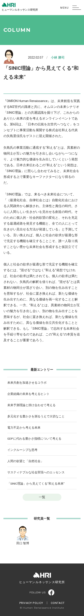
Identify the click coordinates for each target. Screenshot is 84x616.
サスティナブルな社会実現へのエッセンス (36, 472)
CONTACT (58, 603)
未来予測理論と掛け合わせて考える (31, 405)
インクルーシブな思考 (22, 450)
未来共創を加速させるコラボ (27, 382)
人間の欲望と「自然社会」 (25, 461)
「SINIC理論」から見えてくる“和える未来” (36, 483)
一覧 (42, 497)
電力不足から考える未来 (23, 427)
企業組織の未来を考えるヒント (28, 394)
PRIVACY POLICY (31, 603)
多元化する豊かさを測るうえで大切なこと (36, 416)
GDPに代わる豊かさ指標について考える (34, 438)
